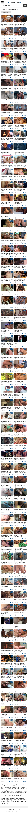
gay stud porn (22, 787)
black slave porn (18, 795)
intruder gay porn (21, 794)
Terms (19, 809)
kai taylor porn (16, 785)
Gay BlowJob (12, 811)
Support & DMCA (11, 809)
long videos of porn (9, 790)
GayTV (14, 2)
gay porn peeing (19, 792)
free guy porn (10, 791)
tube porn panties (5, 784)
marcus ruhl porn (10, 792)
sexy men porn (18, 790)
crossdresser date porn (14, 784)
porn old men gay (6, 788)
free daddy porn (8, 785)
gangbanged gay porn (11, 787)
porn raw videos (18, 791)
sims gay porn (15, 788)
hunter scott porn (11, 793)
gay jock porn (9, 795)
